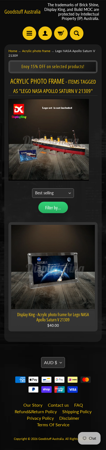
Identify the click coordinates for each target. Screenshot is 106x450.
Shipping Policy (77, 411)
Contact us (58, 404)
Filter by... (53, 207)
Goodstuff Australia (22, 11)
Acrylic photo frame (36, 51)
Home (12, 51)
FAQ (78, 404)
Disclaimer (69, 418)
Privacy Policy (40, 418)
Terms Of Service (53, 424)
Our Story (32, 404)
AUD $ (50, 362)
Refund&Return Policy (36, 411)
